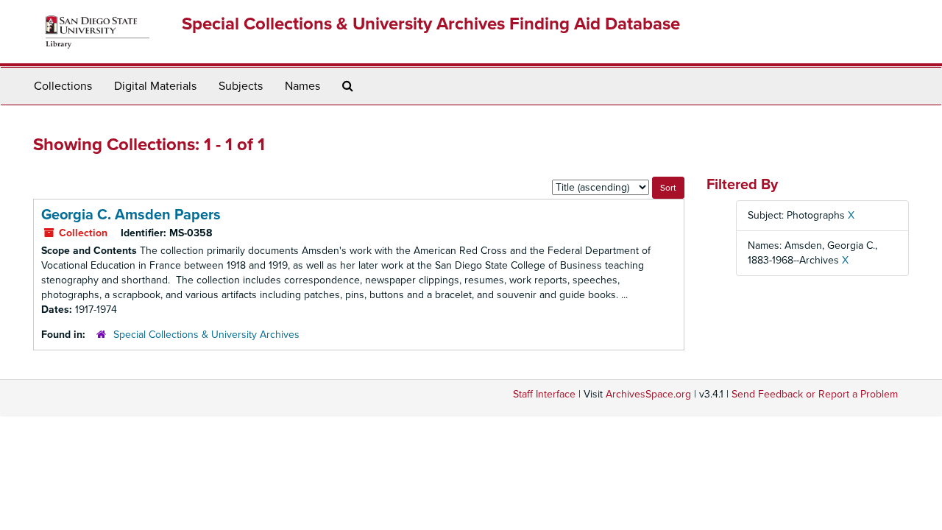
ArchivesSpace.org (648, 394)
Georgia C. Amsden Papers (131, 215)
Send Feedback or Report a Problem (815, 394)
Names (302, 86)
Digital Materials (155, 86)
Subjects (241, 86)
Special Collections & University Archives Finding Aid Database (431, 24)
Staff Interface (544, 394)
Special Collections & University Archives (206, 334)
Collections (63, 86)
